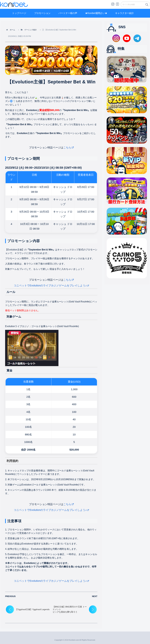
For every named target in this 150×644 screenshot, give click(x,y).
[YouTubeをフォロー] (117, 5)
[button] (147, 5)
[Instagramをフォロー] (112, 5)
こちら (67, 147)
